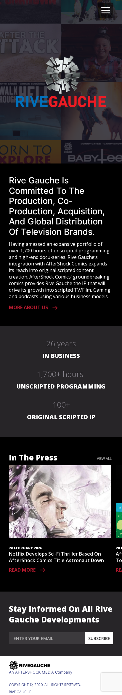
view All (104, 458)
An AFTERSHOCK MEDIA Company (40, 672)
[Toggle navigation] (105, 10)
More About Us (28, 307)
